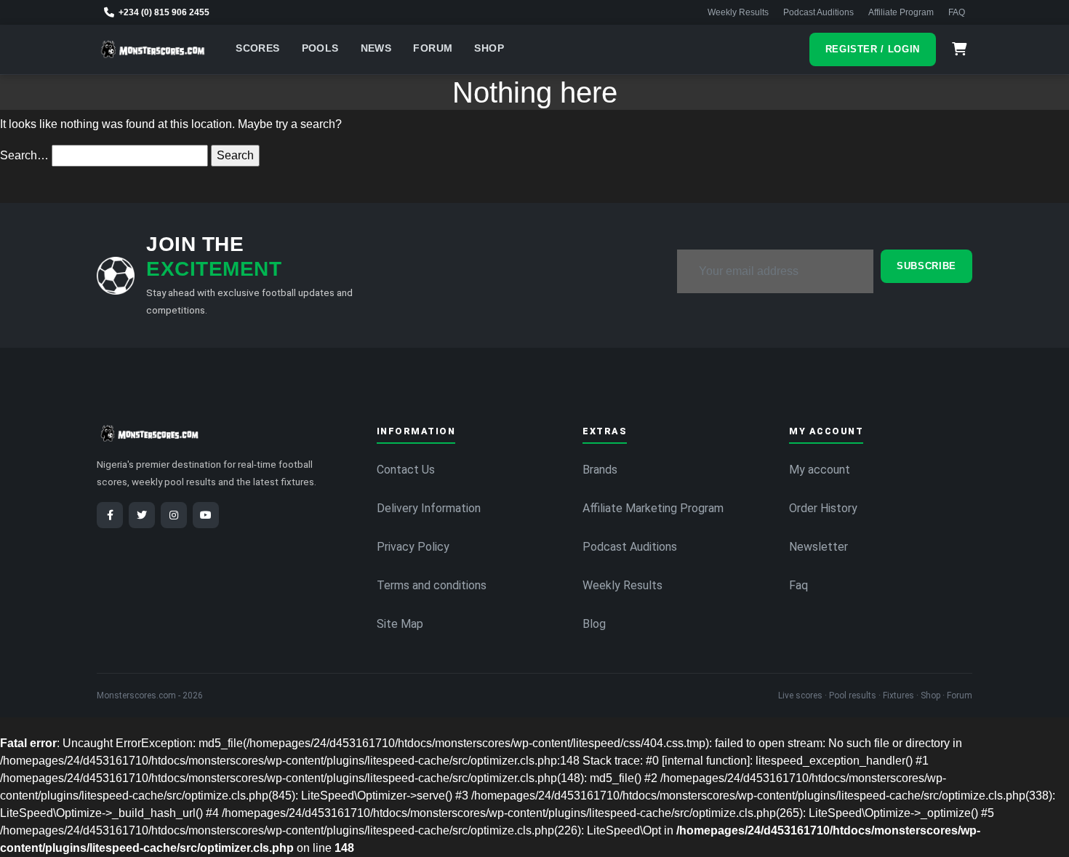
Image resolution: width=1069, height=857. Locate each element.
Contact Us (406, 470)
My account (819, 470)
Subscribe (926, 265)
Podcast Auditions (818, 12)
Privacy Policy (413, 547)
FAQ (956, 12)
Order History (823, 508)
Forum (432, 48)
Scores (257, 48)
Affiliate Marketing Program (653, 508)
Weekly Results (738, 12)
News (376, 48)
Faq (798, 585)
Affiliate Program (901, 12)
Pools (320, 48)
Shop (489, 48)
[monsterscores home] (153, 49)
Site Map (400, 624)
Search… (24, 155)
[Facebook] (110, 515)
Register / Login (872, 49)
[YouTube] (206, 515)
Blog (594, 624)
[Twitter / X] (142, 515)
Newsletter (818, 547)
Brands (599, 470)
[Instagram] (174, 515)
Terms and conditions (432, 585)
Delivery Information (429, 508)
